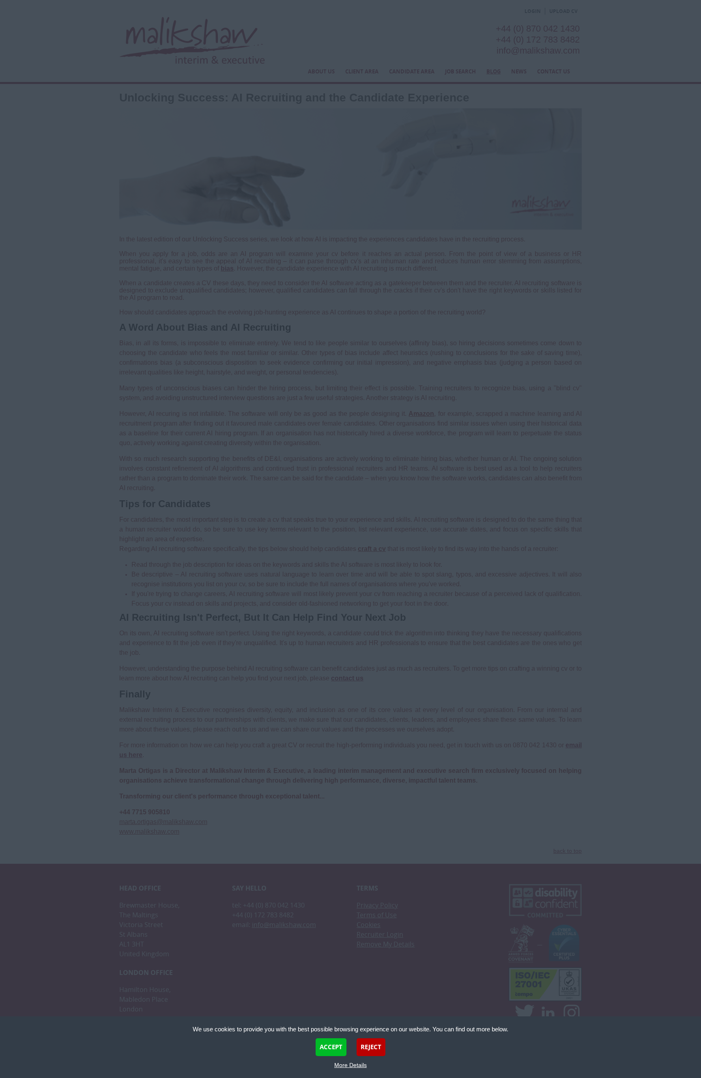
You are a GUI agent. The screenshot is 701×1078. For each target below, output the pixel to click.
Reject (371, 1047)
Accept (331, 1047)
